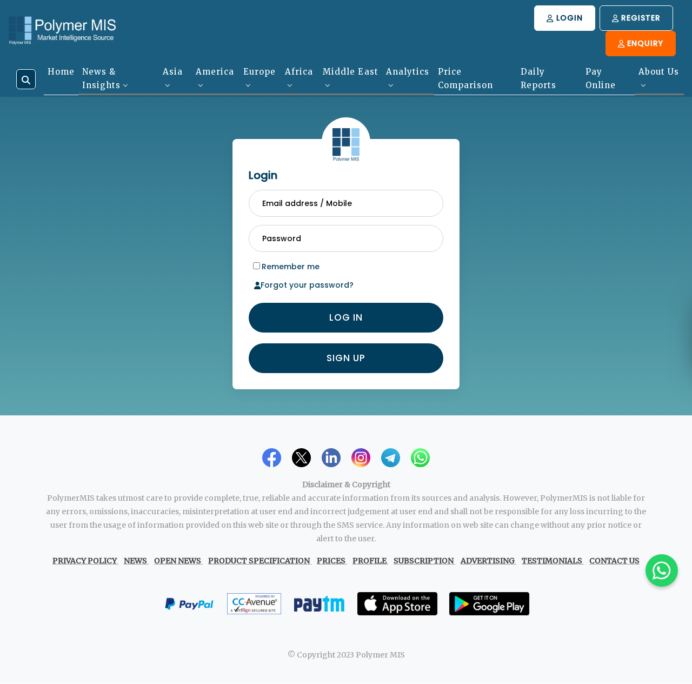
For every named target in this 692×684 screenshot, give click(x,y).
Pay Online (600, 78)
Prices (331, 560)
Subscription (424, 560)
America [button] (215, 72)
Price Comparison (465, 78)
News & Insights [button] (101, 78)
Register (639, 17)
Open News (177, 560)
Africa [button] (299, 72)
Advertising (488, 560)
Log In (346, 316)
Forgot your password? (307, 283)
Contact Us (614, 560)
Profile (369, 560)
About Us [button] (658, 72)
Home (61, 72)
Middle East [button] (350, 72)
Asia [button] (173, 72)
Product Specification (259, 560)
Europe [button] (259, 72)
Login (568, 17)
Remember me (291, 265)
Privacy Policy (84, 560)
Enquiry (643, 43)
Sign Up (346, 356)
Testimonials (552, 560)
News (135, 560)
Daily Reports (538, 78)
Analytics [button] (407, 72)
